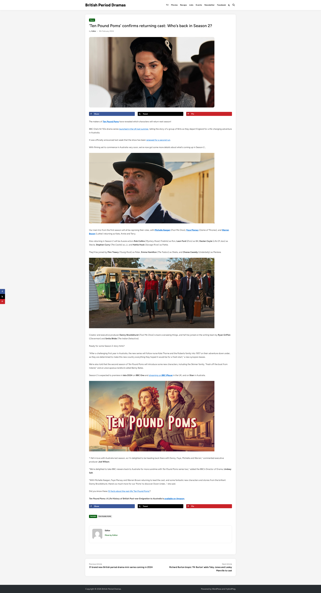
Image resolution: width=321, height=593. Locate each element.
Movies (174, 5)
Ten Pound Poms (104, 516)
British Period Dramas (105, 5)
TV (167, 5)
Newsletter (209, 5)
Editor (93, 31)
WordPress (216, 589)
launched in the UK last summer (133, 129)
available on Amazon (174, 498)
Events (199, 5)
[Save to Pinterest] (2, 301)
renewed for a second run (158, 140)
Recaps (183, 5)
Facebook (221, 5)
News (92, 20)
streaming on (161, 375)
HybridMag (230, 589)
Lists (191, 5)
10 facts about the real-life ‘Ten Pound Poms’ (129, 491)
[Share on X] (2, 296)
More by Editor (111, 535)
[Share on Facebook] (2, 291)
